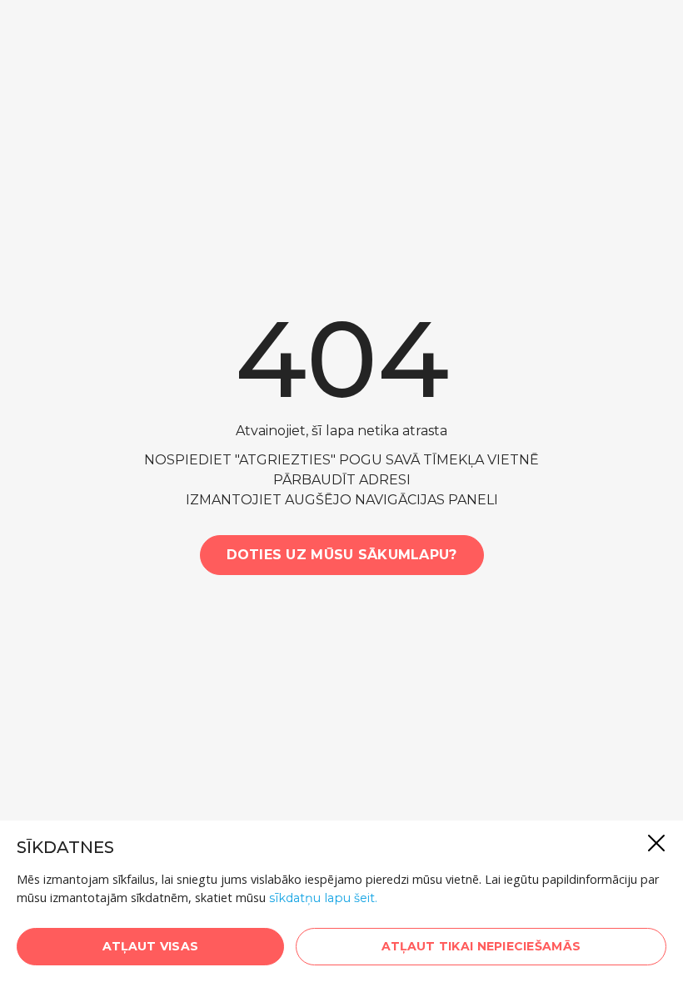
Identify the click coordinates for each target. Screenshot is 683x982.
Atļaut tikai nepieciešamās (481, 946)
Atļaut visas (150, 946)
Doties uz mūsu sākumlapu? (342, 555)
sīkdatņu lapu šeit (322, 897)
